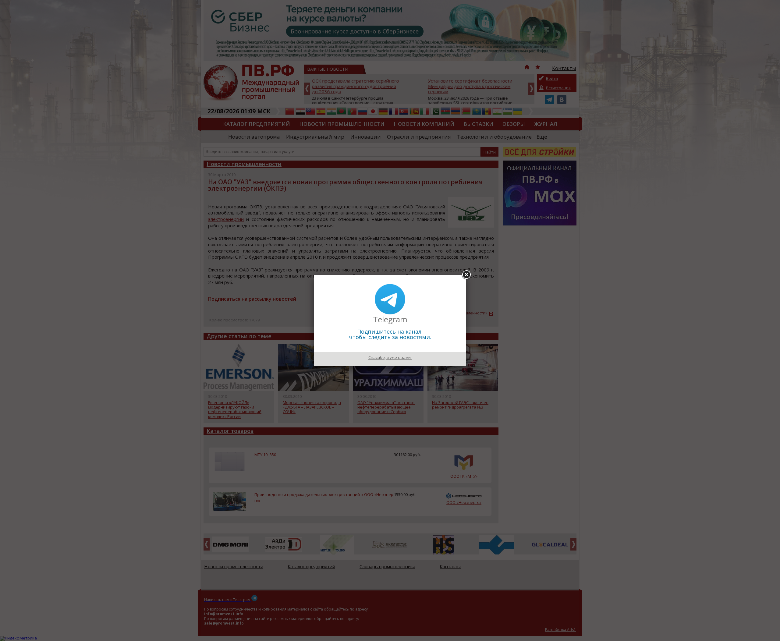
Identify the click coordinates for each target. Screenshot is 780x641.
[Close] (466, 274)
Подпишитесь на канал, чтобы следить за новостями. (390, 334)
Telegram (390, 319)
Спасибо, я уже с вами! (390, 357)
